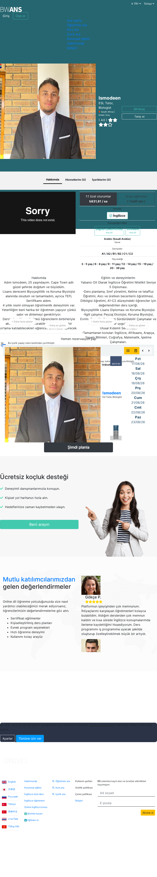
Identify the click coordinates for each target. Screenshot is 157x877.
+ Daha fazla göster (22, 321)
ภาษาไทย (13, 818)
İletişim (72, 48)
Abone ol (147, 812)
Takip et (139, 116)
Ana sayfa (74, 20)
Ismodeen (111, 393)
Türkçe (12, 804)
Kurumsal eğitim (78, 39)
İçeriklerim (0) (101, 179)
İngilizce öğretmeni (34, 800)
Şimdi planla (78, 447)
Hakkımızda (75, 43)
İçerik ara (73, 34)
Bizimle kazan (34, 813)
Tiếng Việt (13, 826)
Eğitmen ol (31, 820)
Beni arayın (39, 524)
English (12, 781)
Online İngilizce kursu (35, 807)
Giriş (6, 16)
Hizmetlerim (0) (75, 179)
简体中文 (12, 811)
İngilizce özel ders (34, 794)
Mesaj (141, 109)
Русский (13, 796)
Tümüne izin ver (30, 738)
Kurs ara (73, 29)
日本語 (11, 789)
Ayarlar (7, 738)
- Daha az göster (57, 325)
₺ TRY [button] (135, 3)
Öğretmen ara (77, 25)
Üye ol (20, 16)
